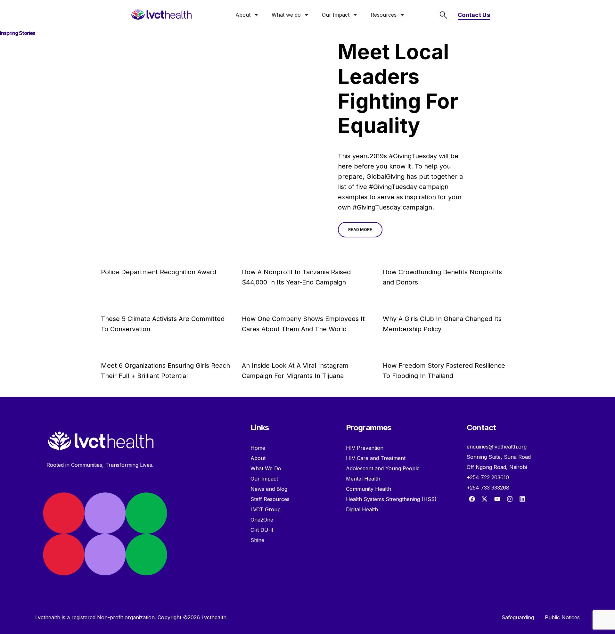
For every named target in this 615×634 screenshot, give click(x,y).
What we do (286, 15)
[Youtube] (497, 498)
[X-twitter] (484, 498)
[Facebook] (472, 498)
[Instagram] (509, 498)
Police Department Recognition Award (158, 272)
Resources (384, 15)
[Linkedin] (522, 498)
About (242, 15)
